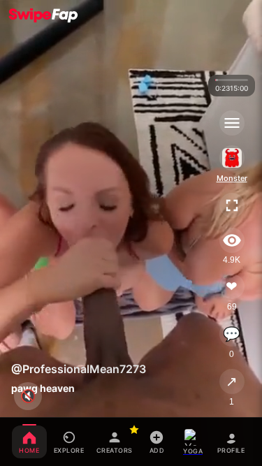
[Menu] (232, 123)
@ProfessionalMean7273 (78, 369)
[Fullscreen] (232, 205)
